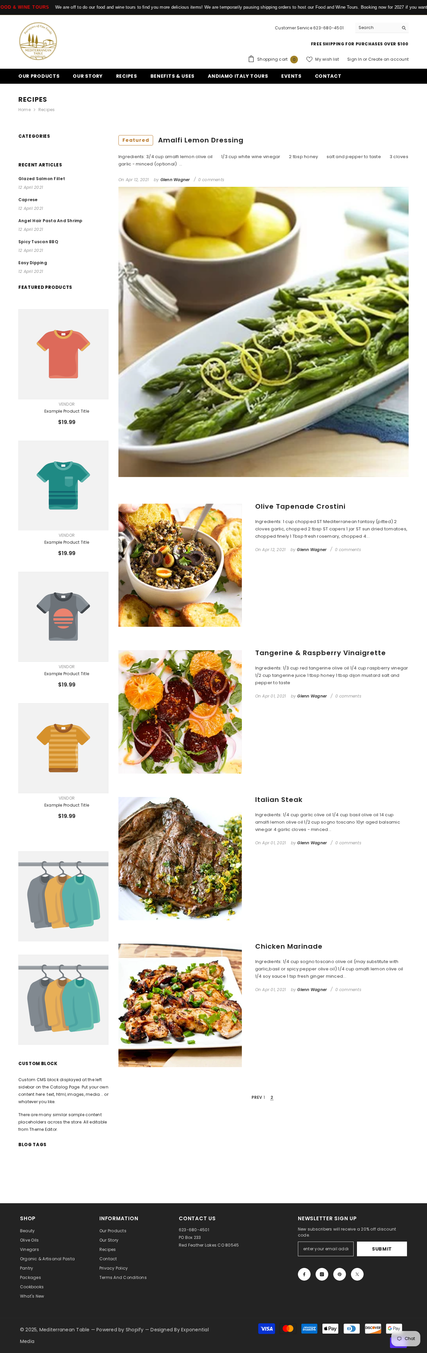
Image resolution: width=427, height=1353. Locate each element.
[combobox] (376, 28)
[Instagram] (322, 1274)
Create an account (388, 59)
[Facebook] (304, 1274)
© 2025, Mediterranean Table (55, 1329)
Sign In (355, 59)
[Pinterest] (339, 1274)
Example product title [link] (66, 411)
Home (24, 109)
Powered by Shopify (120, 1329)
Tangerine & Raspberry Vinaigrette (320, 653)
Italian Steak (279, 800)
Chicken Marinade (289, 946)
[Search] (382, 28)
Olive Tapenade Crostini (300, 506)
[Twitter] (357, 1274)
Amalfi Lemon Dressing (183, 140)
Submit (382, 1249)
